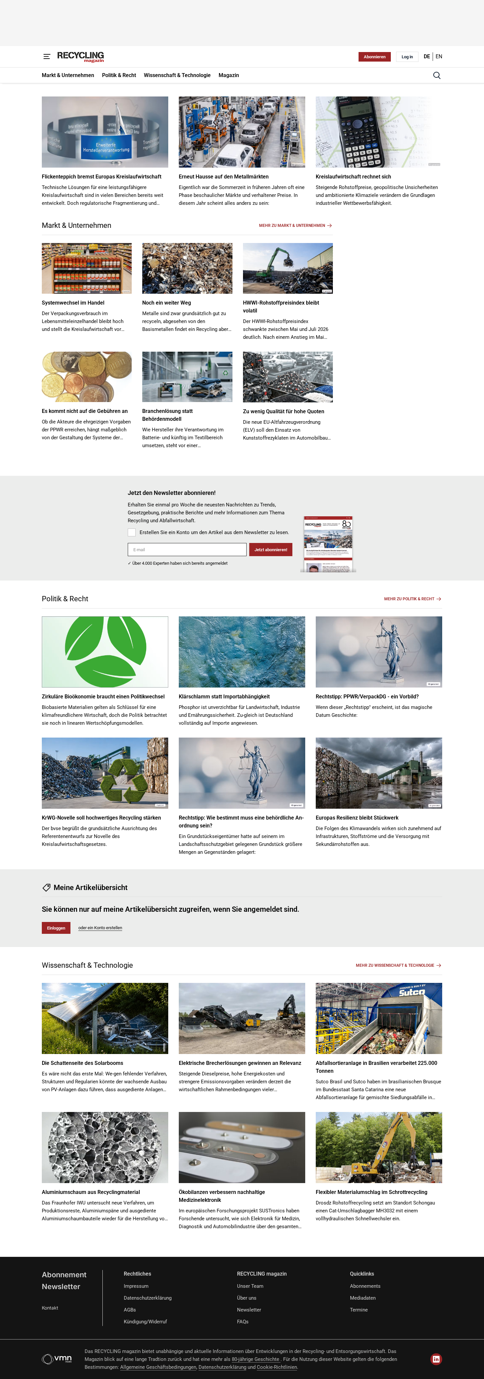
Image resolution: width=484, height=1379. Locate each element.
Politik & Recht (65, 599)
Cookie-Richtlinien (277, 1367)
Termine (359, 1310)
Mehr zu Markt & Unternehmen (292, 225)
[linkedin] (436, 1359)
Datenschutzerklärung (148, 1298)
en (439, 56)
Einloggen (56, 928)
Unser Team (250, 1286)
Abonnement (64, 1274)
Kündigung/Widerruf (145, 1322)
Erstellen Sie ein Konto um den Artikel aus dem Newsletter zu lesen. (214, 532)
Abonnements (365, 1286)
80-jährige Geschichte (256, 1359)
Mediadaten (363, 1298)
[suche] (437, 75)
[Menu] (47, 56)
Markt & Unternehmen (76, 225)
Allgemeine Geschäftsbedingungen (158, 1367)
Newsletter (61, 1286)
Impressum (136, 1286)
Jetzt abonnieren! (271, 549)
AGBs (130, 1310)
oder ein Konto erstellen (100, 927)
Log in (407, 56)
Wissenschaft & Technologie (87, 965)
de (427, 56)
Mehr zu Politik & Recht (409, 599)
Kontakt (50, 1308)
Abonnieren (375, 56)
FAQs (243, 1322)
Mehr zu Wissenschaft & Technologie (395, 965)
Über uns (246, 1298)
